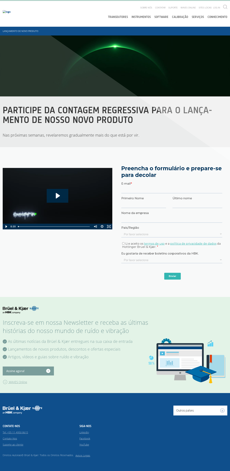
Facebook (84, 438)
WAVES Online (188, 7)
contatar (160, 7)
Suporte (173, 7)
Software (161, 17)
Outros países (185, 410)
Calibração (180, 17)
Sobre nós (146, 7)
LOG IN (216, 7)
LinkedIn (84, 432)
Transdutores (118, 17)
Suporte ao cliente (13, 444)
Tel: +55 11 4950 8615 (15, 432)
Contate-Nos (10, 438)
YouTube (84, 444)
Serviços (198, 17)
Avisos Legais (82, 455)
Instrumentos (141, 17)
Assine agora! (15, 371)
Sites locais (205, 7)
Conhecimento (217, 17)
